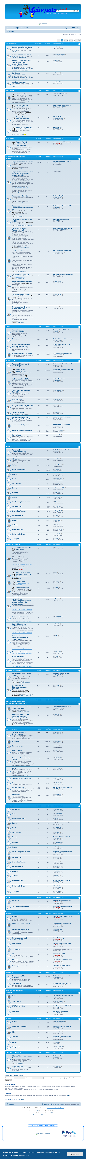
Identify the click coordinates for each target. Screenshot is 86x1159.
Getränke (15, 1036)
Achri (56, 405)
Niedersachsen (17, 506)
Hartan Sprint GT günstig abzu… (62, 787)
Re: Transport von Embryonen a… (63, 424)
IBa (56, 572)
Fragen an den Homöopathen (22, 281)
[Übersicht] (43, 11)
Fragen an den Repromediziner (20, 70)
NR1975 (57, 492)
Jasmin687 (58, 520)
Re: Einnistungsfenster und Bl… (62, 205)
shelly (56, 538)
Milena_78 (58, 281)
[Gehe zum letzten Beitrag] (59, 47)
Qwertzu (57, 73)
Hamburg (15, 492)
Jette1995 (57, 365)
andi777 (57, 778)
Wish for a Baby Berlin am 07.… (62, 105)
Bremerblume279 (59, 488)
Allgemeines (10, 90)
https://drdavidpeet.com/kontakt (20, 187)
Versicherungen (17, 1066)
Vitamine (15, 960)
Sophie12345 (58, 478)
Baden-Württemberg (19, 469)
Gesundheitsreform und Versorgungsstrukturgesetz (21, 418)
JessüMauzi (58, 866)
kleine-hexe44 (59, 1046)
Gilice (56, 515)
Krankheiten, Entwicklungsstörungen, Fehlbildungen (20, 637)
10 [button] (76, 40)
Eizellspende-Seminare (20, 251)
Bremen (14, 488)
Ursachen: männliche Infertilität (22, 405)
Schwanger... (16, 741)
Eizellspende (20, 582)
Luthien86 (57, 534)
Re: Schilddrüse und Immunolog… (63, 338)
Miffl (56, 635)
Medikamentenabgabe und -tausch (23, 548)
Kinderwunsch (15, 85)
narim (56, 275)
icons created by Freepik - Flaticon (55, 1107)
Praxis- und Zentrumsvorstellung (19, 451)
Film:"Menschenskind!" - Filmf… (62, 1006)
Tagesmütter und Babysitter (21, 778)
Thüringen (15, 539)
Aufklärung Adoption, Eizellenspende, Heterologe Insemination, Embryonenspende (16, 701)
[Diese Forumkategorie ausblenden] (79, 44)
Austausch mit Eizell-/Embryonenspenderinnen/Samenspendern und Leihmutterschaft (22, 601)
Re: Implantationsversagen (61, 219)
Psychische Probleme (19, 652)
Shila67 (57, 656)
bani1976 (57, 891)
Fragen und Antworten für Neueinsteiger (21, 365)
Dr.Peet (20, 168)
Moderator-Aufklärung (24, 711)
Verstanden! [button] (75, 1154)
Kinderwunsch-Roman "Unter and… (63, 995)
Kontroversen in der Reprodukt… (62, 923)
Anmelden (8, 1075)
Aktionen (15, 916)
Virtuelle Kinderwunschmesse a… (63, 116)
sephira (57, 875)
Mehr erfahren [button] (24, 1155)
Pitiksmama (58, 616)
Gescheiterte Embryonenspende (18, 74)
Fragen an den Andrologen (21, 294)
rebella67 (21, 682)
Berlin (14, 479)
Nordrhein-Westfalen (19, 511)
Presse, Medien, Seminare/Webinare (22, 117)
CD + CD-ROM (16, 1001)
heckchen (57, 768)
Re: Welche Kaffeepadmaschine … (63, 1036)
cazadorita (58, 483)
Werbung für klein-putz (20, 966)
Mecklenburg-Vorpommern (21, 502)
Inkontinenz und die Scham (21, 55)
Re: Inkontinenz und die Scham (62, 983)
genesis (57, 861)
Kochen (14, 1042)
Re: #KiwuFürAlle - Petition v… (62, 417)
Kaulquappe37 (59, 354)
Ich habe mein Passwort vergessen (54, 1078)
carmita (57, 370)
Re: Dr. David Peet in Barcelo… (62, 450)
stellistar (16, 56)
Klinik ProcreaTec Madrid (25, 225)
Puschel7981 (58, 853)
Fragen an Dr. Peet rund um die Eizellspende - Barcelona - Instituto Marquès (22, 173)
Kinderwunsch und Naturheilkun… (63, 959)
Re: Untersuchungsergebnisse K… (63, 353)
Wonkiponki (58, 732)
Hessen (14, 497)
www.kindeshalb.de (19, 277)
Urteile (14, 954)
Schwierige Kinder (18, 656)
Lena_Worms (58, 813)
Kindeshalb (21, 278)
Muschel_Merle (59, 1001)
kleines (57, 1042)
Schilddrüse (16, 339)
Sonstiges (14, 57)
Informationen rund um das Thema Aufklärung (21, 707)
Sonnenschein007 (60, 54)
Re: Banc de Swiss (58, 1055)
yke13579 (57, 1013)
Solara (57, 412)
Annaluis (57, 599)
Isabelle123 (58, 741)
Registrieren (18, 1075)
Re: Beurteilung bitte (59, 195)
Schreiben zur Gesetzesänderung (62, 906)
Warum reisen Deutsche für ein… (62, 228)
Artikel (8, 897)
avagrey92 (58, 809)
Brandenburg (16, 483)
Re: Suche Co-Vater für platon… (62, 673)
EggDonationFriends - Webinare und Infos (19, 229)
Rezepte (8, 1018)
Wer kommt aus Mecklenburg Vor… (63, 851)
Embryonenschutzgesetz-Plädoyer (63, 916)
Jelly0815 (57, 497)
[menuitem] (19, 28)
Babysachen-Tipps (18, 787)
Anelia (56, 524)
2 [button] (64, 40)
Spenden (21, 1099)
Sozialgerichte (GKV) (59, 953)
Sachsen (15, 525)
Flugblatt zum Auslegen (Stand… (62, 965)
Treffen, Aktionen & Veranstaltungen (22, 106)
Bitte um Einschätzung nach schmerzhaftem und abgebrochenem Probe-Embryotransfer (21, 63)
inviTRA (57, 459)
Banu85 (57, 418)
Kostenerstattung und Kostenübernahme (19, 939)
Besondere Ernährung (19, 1026)
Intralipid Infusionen (19, 82)
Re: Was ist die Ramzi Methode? (62, 364)
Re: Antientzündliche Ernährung (62, 1026)
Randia (20, 596)
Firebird (57, 581)
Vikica (56, 307)
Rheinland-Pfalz (17, 515)
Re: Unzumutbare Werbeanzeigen (63, 142)
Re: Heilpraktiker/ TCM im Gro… (62, 329)
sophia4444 (58, 294)
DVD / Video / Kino (18, 1006)
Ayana (20, 578)
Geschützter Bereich (13, 544)
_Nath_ (57, 788)
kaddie (57, 474)
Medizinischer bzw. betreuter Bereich (22, 68)
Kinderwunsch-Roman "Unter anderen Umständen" (22, 48)
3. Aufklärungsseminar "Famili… (62, 706)
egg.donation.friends (23, 247)
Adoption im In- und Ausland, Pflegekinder (23, 573)
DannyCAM (58, 827)
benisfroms (58, 426)
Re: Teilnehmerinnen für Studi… (62, 344)
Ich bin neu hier (21, 94)
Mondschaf (58, 1032)
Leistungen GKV (57, 929)
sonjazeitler (21, 203)
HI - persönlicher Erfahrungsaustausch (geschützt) (19, 687)
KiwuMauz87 (58, 464)
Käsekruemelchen (60, 1021)
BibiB (56, 1057)
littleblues (57, 714)
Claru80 (57, 624)
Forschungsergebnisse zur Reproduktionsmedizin (21, 345)
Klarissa (57, 1038)
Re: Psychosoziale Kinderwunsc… (63, 274)
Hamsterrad (58, 842)
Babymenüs (16, 783)
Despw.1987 (58, 511)
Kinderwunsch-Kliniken (24, 127)
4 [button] (69, 40)
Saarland (15, 520)
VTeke (16, 50)
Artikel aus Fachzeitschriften (21, 924)
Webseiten (15, 1012)
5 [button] (72, 40)
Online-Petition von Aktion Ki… (62, 836)
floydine (57, 832)
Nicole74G (58, 340)
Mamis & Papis (17, 750)
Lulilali (56, 331)
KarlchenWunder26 (60, 93)
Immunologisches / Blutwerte (22, 353)
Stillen (14, 768)
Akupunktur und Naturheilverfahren (18, 330)
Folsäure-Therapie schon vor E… (62, 943)
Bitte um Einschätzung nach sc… (62, 161)
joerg (56, 930)
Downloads (9, 913)
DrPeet (57, 451)
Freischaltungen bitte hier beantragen (22, 564)
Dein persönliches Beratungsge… (63, 250)
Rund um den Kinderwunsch (21, 370)
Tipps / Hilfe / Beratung (13, 1052)
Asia (56, 547)
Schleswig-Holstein (18, 534)
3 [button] (67, 40)
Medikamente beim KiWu (20, 379)
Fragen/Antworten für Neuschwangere (19, 733)
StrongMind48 (59, 390)
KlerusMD (57, 1066)
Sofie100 (57, 128)
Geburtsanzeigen (18, 746)
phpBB (37, 1110)
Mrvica (57, 818)
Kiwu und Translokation (20, 617)
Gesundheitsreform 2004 (20, 929)
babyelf (57, 345)
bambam (20, 1063)
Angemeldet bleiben (70, 1078)
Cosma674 (58, 871)
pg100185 (57, 501)
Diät (13, 1032)
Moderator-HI (28, 682)
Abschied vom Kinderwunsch (22, 430)
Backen (14, 1022)
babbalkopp (58, 887)
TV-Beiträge (16, 949)
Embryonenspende (22, 588)
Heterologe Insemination (14, 670)
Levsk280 (57, 435)
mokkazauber (59, 529)
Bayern (14, 474)
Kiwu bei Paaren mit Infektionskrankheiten (19, 625)
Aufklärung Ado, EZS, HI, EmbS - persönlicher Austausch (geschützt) (20, 716)
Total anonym (22, 57)
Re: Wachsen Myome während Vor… (63, 369)
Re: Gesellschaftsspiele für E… (62, 975)
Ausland (14, 465)
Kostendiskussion (18, 412)
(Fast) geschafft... (11, 729)
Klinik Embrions (57, 127)
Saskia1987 (58, 197)
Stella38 (20, 935)
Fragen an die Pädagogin (20, 274)
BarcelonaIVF (21, 216)
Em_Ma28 (58, 757)
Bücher (14, 51)
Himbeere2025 (59, 430)
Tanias (16, 67)
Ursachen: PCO (17, 399)
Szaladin (57, 506)
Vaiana (57, 207)
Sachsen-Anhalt (17, 529)
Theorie (8, 326)
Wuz (15, 76)
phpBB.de (50, 1112)
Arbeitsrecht (16, 795)
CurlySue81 (58, 675)
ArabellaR (57, 1027)
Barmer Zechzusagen (59, 938)
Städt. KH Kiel (57, 886)
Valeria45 (16, 83)
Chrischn (57, 143)
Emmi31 (57, 857)
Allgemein (15, 901)
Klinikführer (10, 806)
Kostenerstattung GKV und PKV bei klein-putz (21, 308)
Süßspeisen (16, 1047)
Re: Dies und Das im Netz (60, 1011)
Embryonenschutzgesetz (20, 425)
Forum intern (10, 138)
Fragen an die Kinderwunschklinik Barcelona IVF (22, 207)
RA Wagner (21, 322)
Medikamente (16, 944)
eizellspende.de (59, 118)
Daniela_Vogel (59, 708)
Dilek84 (57, 469)
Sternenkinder (17, 435)
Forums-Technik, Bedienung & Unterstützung (22, 143)
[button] (58, 40)
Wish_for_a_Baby (60, 106)
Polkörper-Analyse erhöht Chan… (63, 900)
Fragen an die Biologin (20, 196)
